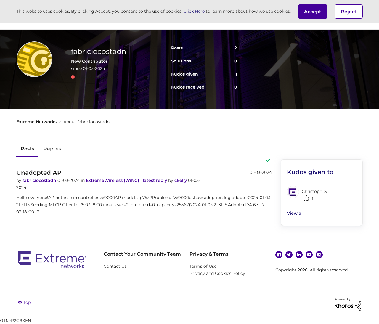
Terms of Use (203, 266)
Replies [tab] (52, 149)
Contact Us (115, 266)
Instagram (319, 254)
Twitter (289, 254)
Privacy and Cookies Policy (217, 273)
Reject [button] (348, 12)
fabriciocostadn (40, 180)
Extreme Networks (36, 121)
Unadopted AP (39, 172)
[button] (312, 11)
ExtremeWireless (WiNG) (113, 180)
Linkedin (299, 254)
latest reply (155, 180)
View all (295, 213)
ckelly (181, 180)
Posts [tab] (27, 149)
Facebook (278, 254)
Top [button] (27, 302)
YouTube (309, 254)
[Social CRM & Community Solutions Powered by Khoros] (348, 304)
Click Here (194, 11)
